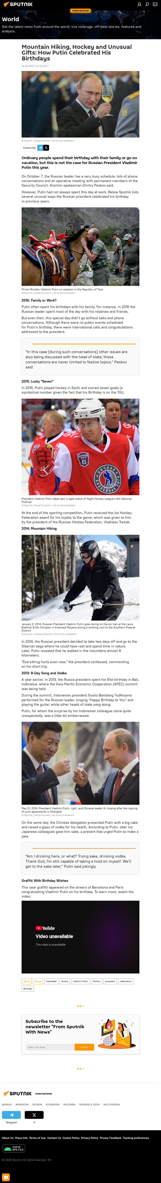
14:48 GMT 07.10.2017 (35, 66)
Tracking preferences (136, 1138)
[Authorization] (139, 4)
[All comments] (6, 1177)
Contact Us (54, 1138)
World (26, 981)
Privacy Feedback (110, 1138)
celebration (126, 981)
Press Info (21, 1138)
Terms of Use (37, 1138)
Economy (52, 1104)
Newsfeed (51, 981)
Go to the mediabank (63, 140)
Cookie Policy (71, 1138)
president (110, 981)
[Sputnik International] (19, 7)
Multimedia (111, 1104)
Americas (22, 1104)
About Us (8, 1138)
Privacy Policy (89, 1138)
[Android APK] (14, 1149)
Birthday (27, 988)
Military (69, 1104)
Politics (96, 981)
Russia (38, 981)
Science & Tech (89, 1104)
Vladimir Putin (80, 981)
